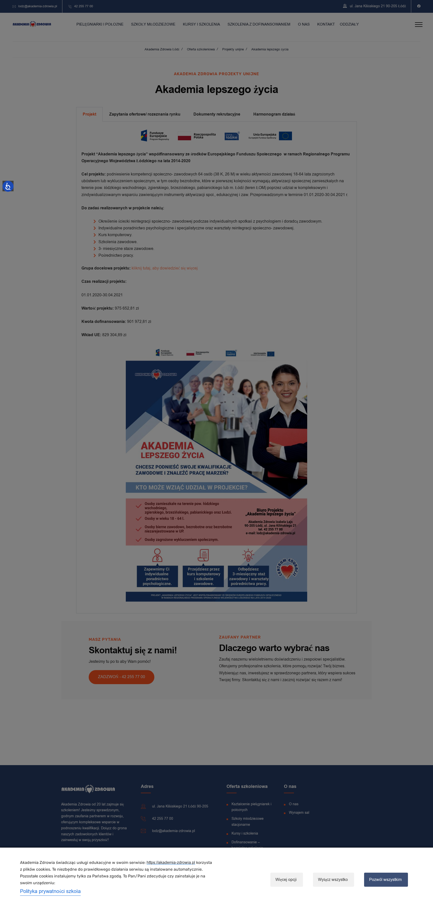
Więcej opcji (286, 879)
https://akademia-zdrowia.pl (171, 862)
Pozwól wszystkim (385, 879)
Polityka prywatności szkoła (50, 891)
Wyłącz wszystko (333, 879)
